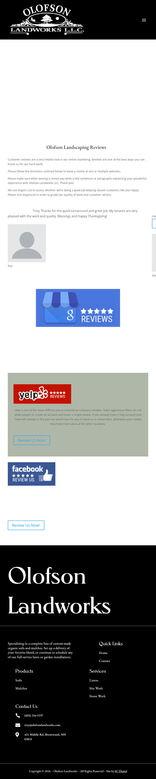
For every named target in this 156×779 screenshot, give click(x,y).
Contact (104, 661)
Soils (18, 680)
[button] (143, 240)
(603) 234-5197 (33, 715)
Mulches (21, 688)
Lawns (93, 680)
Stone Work (97, 696)
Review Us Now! (26, 361)
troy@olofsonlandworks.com (42, 725)
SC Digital (121, 771)
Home (103, 653)
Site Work (96, 688)
